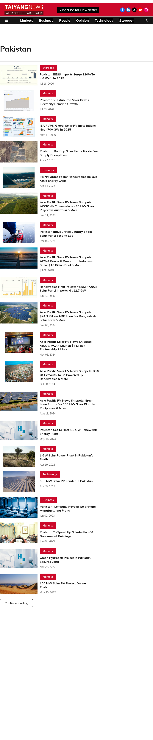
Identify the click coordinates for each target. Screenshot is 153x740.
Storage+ (126, 20)
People (64, 20)
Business (46, 20)
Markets (26, 20)
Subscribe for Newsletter (78, 10)
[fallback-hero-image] (20, 75)
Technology (104, 20)
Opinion (82, 20)
